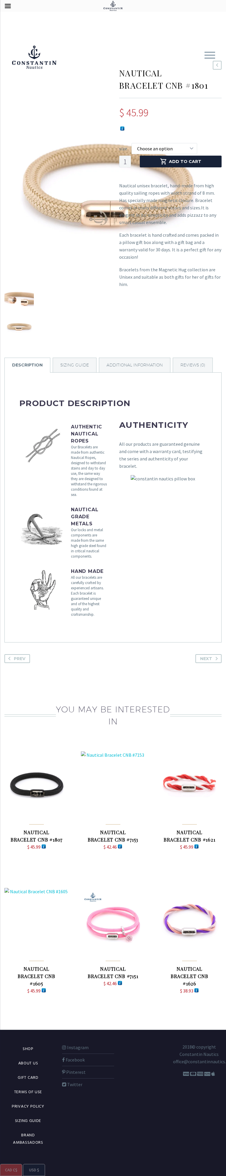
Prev (19, 658)
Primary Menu (210, 55)
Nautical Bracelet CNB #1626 (189, 976)
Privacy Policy (28, 1106)
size (123, 149)
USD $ (31, 1170)
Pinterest (75, 1072)
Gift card (28, 1077)
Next (206, 658)
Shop (28, 1049)
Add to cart (185, 161)
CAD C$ (8, 1170)
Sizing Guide (28, 1121)
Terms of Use (28, 1092)
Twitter (74, 1084)
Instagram (77, 1047)
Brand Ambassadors (28, 1139)
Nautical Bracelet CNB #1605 (36, 976)
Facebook (75, 1060)
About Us (28, 1063)
